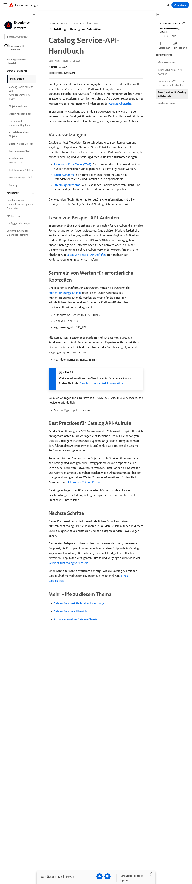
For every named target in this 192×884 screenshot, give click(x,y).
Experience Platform (85, 23)
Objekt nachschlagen (20, 113)
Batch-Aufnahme (64, 175)
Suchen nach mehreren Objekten (19, 123)
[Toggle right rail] (158, 15)
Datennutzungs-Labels (20, 177)
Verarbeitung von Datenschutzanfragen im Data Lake (20, 204)
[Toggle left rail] (34, 15)
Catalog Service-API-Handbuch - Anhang (79, 603)
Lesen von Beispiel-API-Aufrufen (86, 254)
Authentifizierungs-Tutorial (65, 293)
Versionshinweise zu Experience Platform (17, 232)
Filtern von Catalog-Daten (84, 482)
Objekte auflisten (18, 106)
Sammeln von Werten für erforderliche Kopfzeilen (171, 83)
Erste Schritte (16, 78)
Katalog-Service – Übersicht (17, 61)
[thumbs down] (107, 876)
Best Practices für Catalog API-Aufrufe (172, 94)
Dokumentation (58, 23)
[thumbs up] (99, 876)
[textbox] (18, 37)
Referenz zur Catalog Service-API (68, 563)
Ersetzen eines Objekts (21, 143)
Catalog (63, 66)
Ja (165, 35)
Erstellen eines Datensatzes (16, 160)
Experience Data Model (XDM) (72, 164)
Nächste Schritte (166, 103)
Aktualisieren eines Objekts (18, 134)
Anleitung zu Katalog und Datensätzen (77, 29)
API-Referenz (13, 216)
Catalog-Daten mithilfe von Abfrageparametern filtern (21, 92)
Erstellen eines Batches (21, 170)
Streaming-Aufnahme (67, 185)
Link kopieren (180, 47)
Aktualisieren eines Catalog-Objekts (75, 619)
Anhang (13, 185)
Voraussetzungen (167, 62)
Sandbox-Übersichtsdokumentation (101, 383)
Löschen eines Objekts (20, 151)
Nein (174, 35)
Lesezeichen (164, 47)
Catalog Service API (17, 71)
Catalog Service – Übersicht (71, 611)
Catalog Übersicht (120, 103)
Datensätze (13, 193)
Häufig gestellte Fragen (19, 223)
